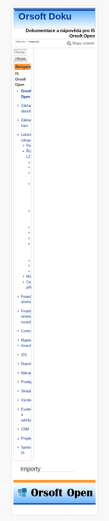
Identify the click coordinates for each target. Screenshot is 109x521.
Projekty (27, 438)
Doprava (27, 364)
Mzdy (30, 276)
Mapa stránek (83, 43)
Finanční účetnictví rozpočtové (30, 316)
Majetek (27, 340)
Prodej (26, 382)
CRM (25, 429)
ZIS (24, 355)
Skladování (30, 391)
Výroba (26, 400)
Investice (28, 345)
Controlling (29, 331)
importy (34, 41)
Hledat (20, 58)
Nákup (26, 373)
